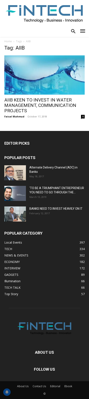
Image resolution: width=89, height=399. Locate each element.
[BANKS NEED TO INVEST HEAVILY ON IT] (15, 213)
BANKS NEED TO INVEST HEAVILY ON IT (56, 208)
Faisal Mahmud (14, 116)
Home (8, 41)
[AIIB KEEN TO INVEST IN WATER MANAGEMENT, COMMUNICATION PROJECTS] (44, 75)
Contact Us (39, 386)
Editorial (55, 386)
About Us (23, 386)
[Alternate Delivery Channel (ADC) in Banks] (15, 172)
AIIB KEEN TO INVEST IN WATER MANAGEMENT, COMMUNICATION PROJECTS (40, 105)
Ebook (68, 386)
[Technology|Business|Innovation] (44, 13)
